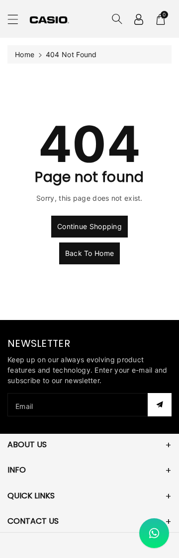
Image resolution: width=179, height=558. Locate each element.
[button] (17, 19)
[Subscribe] (160, 404)
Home (24, 54)
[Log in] (139, 19)
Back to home (89, 253)
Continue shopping (89, 226)
